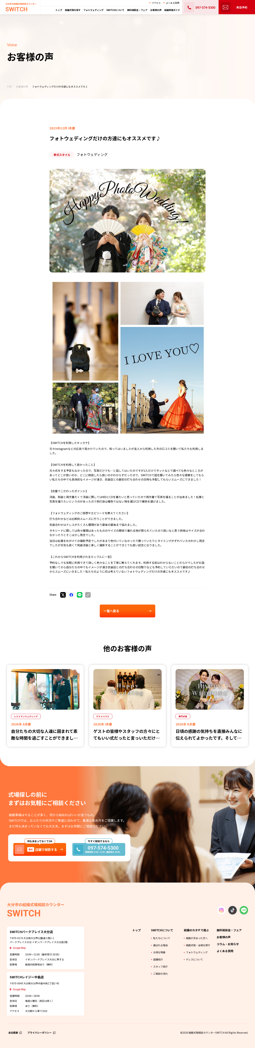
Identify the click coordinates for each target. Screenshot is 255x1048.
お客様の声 (156, 10)
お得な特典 (159, 952)
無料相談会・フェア (229, 930)
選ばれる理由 (160, 945)
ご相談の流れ (160, 973)
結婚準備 (172, 10)
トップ (58, 10)
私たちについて (161, 938)
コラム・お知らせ (228, 944)
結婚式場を (73, 10)
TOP (9, 86)
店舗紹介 (158, 959)
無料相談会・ (137, 10)
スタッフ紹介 (160, 966)
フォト (93, 10)
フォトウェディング (197, 952)
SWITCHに (115, 10)
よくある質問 (172, 3)
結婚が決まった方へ (197, 938)
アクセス (156, 3)
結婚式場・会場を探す (198, 945)
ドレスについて (194, 959)
